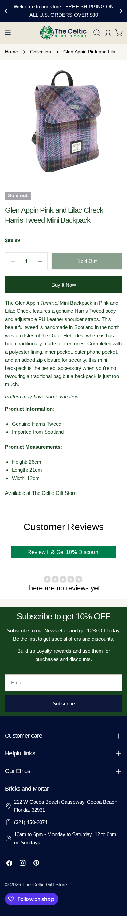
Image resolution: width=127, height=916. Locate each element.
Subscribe (63, 703)
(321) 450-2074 (30, 822)
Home (11, 51)
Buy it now (63, 285)
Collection (40, 51)
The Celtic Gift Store (44, 884)
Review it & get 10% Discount (63, 552)
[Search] (97, 32)
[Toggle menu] (8, 32)
